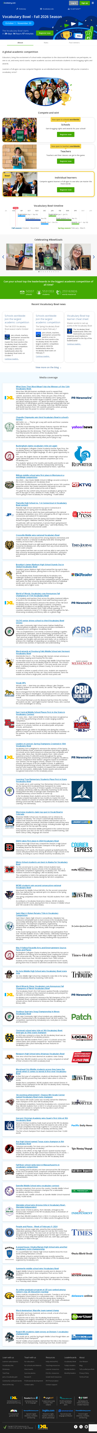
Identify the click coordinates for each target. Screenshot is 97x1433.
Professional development (33, 1381)
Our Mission (83, 1361)
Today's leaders (69, 1365)
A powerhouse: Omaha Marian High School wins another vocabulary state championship (41, 1248)
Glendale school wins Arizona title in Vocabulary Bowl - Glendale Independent (41, 1206)
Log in (73, 3)
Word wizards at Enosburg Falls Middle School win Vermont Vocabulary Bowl (43, 652)
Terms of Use (84, 1377)
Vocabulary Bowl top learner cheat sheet (78, 317)
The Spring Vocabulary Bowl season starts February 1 (47, 327)
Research (27, 1377)
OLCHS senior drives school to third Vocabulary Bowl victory (40, 622)
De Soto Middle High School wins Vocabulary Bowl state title (41, 972)
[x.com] (81, 1427)
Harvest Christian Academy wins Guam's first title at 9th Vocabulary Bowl (42, 1119)
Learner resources (52, 1369)
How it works (28, 1369)
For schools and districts (32, 1365)
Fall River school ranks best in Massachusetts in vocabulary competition (38, 1166)
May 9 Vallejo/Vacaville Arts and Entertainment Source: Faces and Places (41, 949)
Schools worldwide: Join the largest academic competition (17, 319)
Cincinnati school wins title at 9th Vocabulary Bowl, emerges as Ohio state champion (39, 1031)
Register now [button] (45, 33)
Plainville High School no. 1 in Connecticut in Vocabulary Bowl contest (41, 504)
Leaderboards (70, 1357)
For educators (29, 1361)
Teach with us (30, 1357)
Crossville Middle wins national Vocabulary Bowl (38, 535)
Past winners (74, 42)
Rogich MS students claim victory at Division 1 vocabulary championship (42, 1333)
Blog (80, 1365)
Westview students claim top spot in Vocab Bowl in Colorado (39, 813)
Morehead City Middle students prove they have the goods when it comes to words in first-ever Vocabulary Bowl (41, 1071)
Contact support (51, 1384)
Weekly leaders (69, 1369)
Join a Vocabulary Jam (9, 1377)
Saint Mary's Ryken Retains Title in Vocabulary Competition (37, 914)
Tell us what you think (86, 1369)
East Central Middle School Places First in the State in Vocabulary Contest (40, 713)
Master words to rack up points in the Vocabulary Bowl (79, 324)
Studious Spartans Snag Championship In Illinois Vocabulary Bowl (38, 1012)
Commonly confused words (12, 1381)
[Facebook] (75, 1427)
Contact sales (29, 1384)
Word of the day (8, 1384)
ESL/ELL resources (52, 1373)
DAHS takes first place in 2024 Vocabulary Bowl (37, 841)
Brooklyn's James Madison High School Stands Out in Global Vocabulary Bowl (40, 566)
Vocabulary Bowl (70, 1361)
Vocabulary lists (7, 1365)
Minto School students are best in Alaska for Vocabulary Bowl (42, 863)
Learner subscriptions (10, 1361)
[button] (92, 3)
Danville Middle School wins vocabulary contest (37, 1186)
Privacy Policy (84, 1373)
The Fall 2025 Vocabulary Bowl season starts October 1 (17, 329)
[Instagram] (86, 1427)
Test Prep (5, 1373)
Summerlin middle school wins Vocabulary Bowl (37, 1268)
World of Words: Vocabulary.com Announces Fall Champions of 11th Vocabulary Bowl (38, 594)
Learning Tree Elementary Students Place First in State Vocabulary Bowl (41, 780)
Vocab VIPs (21, 683)
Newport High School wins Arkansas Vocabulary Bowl (40, 1054)
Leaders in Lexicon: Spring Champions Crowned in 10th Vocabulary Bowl (41, 745)
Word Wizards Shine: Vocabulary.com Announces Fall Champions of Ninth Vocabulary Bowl (40, 987)
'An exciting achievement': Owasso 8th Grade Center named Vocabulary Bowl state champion (40, 1096)
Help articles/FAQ (52, 1361)
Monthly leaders (70, 1373)
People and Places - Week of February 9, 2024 (36, 1226)
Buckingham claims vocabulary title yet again (36, 446)
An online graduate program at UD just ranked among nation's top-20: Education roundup (41, 1291)
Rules (46, 42)
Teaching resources (53, 1365)
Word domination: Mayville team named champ (37, 1310)
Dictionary (6, 1369)
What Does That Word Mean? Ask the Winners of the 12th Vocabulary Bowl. (43, 388)
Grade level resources (54, 1377)
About (20, 42)
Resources (50, 1357)
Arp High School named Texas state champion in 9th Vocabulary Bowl (40, 1142)
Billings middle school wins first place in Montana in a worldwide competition (40, 476)
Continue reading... (12, 359)
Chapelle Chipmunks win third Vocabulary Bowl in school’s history (42, 418)
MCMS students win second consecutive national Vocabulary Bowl (38, 886)
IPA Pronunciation (52, 1381)
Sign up (85, 3)
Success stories (29, 1373)
